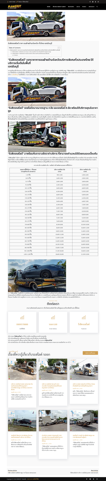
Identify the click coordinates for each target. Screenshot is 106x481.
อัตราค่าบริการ (71, 6)
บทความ (78, 6)
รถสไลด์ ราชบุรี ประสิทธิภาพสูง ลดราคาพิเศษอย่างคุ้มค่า (83, 436)
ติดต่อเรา (84, 6)
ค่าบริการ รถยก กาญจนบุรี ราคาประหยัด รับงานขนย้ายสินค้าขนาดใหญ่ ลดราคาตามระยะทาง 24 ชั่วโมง (52, 438)
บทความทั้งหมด (90, 353)
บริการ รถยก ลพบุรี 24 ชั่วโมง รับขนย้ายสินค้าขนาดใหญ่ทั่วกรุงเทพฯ (84, 385)
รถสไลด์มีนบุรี (15, 74)
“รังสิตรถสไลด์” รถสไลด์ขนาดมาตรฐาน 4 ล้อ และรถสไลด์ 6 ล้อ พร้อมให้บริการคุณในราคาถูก (31, 52)
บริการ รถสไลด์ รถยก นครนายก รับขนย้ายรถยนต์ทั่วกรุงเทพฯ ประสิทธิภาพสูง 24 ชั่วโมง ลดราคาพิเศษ (22, 386)
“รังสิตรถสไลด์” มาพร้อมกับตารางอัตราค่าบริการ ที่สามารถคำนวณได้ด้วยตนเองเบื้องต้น (30, 53)
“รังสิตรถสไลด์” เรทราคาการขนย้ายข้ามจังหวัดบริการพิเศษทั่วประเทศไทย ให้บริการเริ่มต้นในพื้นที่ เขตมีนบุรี (35, 50)
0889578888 (12, 1)
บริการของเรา (91, 6)
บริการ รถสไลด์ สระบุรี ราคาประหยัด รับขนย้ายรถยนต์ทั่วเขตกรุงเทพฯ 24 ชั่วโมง (52, 386)
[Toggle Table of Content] (58, 47)
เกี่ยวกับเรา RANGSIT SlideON (59, 6)
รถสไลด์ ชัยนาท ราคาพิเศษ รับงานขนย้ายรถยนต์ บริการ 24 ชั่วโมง (21, 436)
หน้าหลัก (48, 6)
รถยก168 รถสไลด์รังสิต (33, 479)
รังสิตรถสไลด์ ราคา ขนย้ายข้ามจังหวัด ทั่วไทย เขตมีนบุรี (30, 43)
